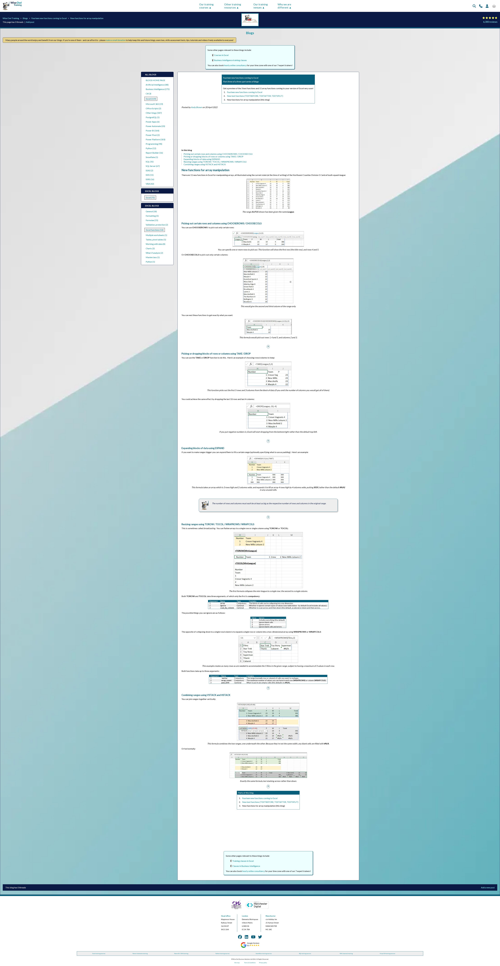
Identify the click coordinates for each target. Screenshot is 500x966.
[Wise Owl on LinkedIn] (246, 936)
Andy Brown (196, 107)
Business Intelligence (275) (158, 89)
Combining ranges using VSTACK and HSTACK (205, 164)
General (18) (151, 211)
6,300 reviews (490, 21)
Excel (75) (150, 197)
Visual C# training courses (387, 953)
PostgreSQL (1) (153, 117)
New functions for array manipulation (86, 18)
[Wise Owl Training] (11, 10)
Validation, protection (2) (157, 224)
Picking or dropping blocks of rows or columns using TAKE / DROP (213, 156)
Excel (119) (151, 98)
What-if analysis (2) (154, 253)
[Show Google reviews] (250, 947)
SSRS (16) (150, 179)
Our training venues (260, 6)
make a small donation (116, 40)
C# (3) (148, 93)
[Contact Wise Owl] (480, 6)
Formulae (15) (152, 220)
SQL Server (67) (153, 166)
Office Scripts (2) (153, 108)
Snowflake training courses (264, 953)
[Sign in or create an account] (487, 6)
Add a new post (488, 887)
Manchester (271, 916)
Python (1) (150, 261)
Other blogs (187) (154, 113)
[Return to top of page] (268, 346)
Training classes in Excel (243, 861)
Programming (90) (154, 144)
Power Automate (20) (155, 126)
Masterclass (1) (153, 257)
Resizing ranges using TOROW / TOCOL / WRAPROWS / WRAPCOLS (215, 161)
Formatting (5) (152, 216)
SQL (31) (150, 161)
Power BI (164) (152, 130)
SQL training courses (305, 953)
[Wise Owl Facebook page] (240, 936)
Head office (225, 916)
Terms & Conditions (250, 962)
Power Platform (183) (155, 139)
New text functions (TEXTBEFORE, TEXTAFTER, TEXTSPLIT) (255, 96)
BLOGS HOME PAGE (155, 80)
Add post (30, 22)
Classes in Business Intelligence (246, 866)
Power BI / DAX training (181, 953)
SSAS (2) (149, 170)
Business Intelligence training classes (230, 60)
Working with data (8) (155, 244)
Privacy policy (263, 962)
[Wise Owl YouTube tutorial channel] (253, 936)
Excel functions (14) (154, 230)
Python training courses (222, 953)
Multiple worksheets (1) (156, 235)
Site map (237, 962)
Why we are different (284, 6)
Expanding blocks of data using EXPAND (202, 159)
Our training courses (206, 6)
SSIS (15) (150, 175)
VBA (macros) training (346, 953)
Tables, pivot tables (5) (156, 239)
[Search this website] (474, 6)
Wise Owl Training (11, 18)
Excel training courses (98, 953)
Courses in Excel (221, 55)
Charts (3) (150, 248)
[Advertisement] (260, 129)
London (245, 916)
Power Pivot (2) (153, 135)
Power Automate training (140, 953)
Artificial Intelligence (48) (157, 84)
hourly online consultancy (235, 65)
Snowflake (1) (152, 157)
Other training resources (232, 6)
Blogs (25, 18)
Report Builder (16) (154, 152)
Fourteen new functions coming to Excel (49, 18)
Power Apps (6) (153, 121)
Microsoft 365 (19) (154, 104)
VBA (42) (150, 183)
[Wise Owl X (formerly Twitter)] (260, 936)
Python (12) (151, 148)
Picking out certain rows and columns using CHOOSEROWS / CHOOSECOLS (218, 154)
